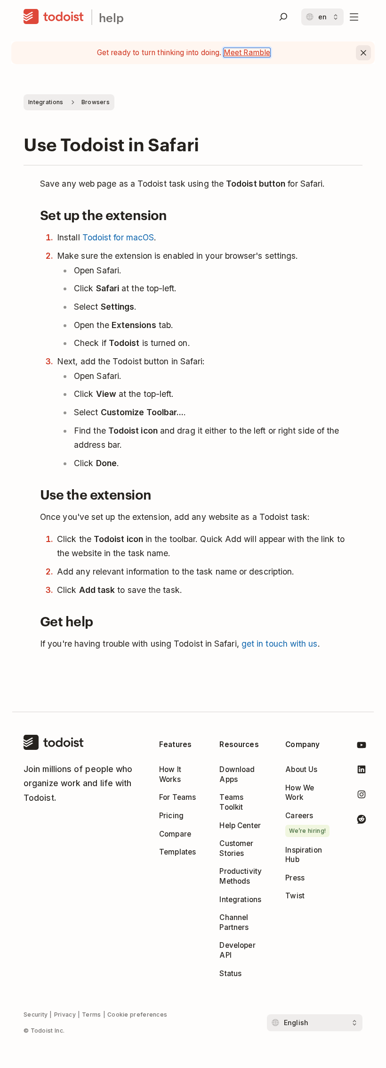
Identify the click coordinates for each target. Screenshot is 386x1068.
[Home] (54, 17)
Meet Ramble (247, 52)
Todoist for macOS (118, 237)
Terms (91, 1014)
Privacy (65, 1014)
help (111, 17)
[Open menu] (354, 16)
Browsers (95, 102)
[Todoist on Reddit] (361, 820)
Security (36, 1014)
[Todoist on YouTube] (361, 746)
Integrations (46, 102)
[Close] (363, 52)
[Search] (283, 16)
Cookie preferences (137, 1014)
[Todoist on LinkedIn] (361, 771)
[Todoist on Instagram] (361, 796)
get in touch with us (279, 644)
